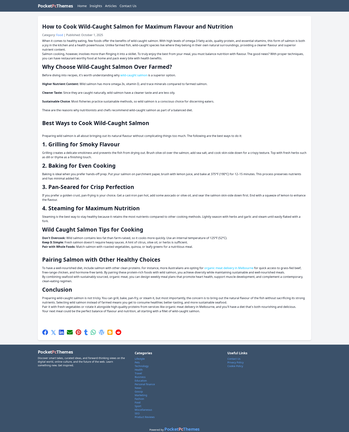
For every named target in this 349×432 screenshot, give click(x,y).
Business (140, 377)
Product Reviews (145, 417)
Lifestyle (140, 358)
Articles (111, 6)
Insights (96, 6)
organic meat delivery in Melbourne (228, 268)
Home (82, 6)
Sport (138, 406)
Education (141, 380)
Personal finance (145, 384)
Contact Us (128, 6)
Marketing (141, 395)
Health (139, 369)
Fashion (139, 399)
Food (60, 35)
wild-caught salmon (133, 75)
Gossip (139, 391)
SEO (137, 413)
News (138, 388)
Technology (142, 366)
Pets (137, 362)
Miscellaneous (143, 409)
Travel (138, 373)
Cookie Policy (235, 366)
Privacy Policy (235, 362)
